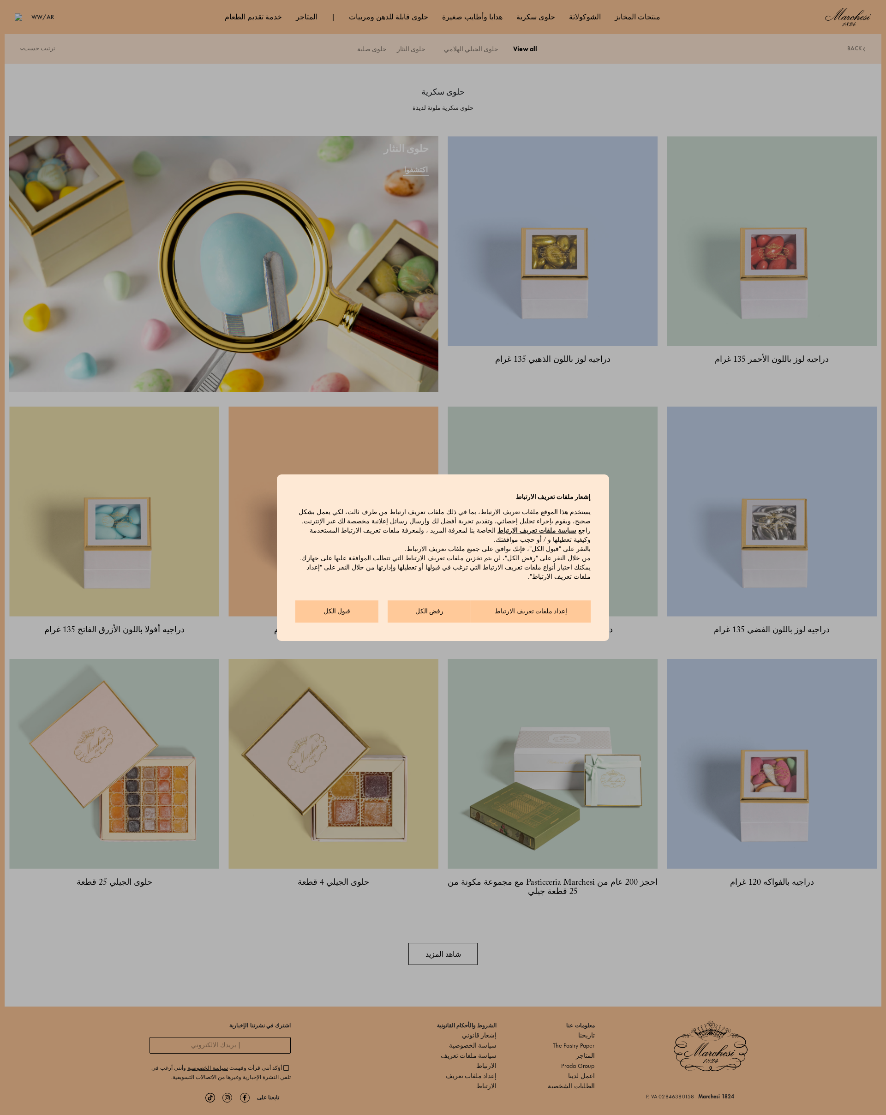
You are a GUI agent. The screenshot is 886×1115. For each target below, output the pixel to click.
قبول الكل (336, 611)
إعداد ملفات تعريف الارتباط (531, 611)
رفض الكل (429, 611)
